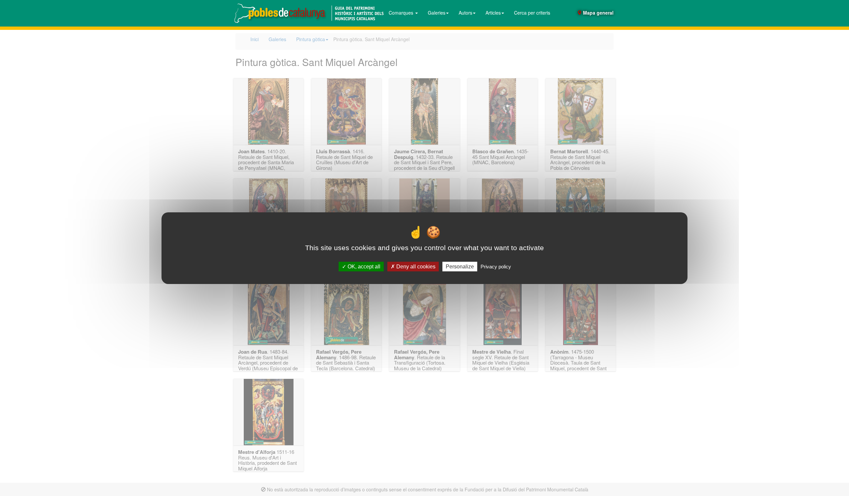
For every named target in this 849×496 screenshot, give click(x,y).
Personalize (460, 266)
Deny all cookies (415, 266)
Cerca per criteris (532, 12)
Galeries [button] (436, 12)
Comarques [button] (402, 12)
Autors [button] (465, 12)
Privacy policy (496, 266)
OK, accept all (363, 266)
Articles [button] (493, 12)
